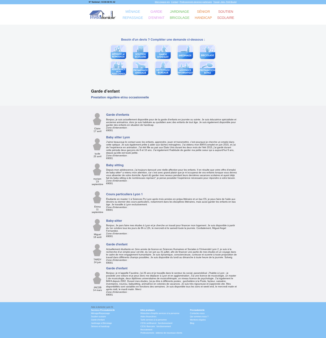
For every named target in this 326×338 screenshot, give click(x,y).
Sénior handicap (203, 15)
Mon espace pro (162, 2)
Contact (174, 2)
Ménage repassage (133, 15)
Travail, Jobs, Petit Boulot (225, 2)
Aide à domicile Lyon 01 (102, 307)
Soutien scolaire (225, 15)
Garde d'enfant (156, 15)
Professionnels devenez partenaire (196, 2)
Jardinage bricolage (179, 15)
